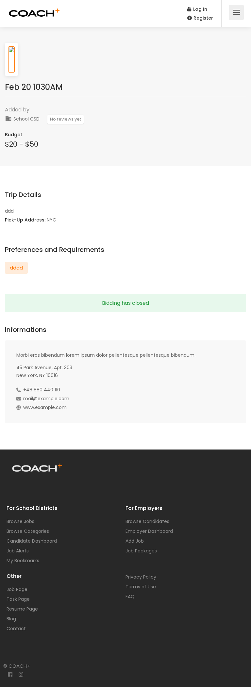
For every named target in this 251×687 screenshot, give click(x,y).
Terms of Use (141, 586)
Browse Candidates (147, 521)
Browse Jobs (20, 521)
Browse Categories (28, 531)
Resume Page (22, 609)
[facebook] (10, 675)
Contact (16, 628)
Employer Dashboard (149, 531)
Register (202, 18)
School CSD (26, 119)
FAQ (130, 596)
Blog (11, 618)
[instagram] (21, 675)
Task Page (18, 599)
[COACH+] (34, 10)
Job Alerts (18, 551)
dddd (16, 268)
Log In (199, 9)
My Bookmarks (23, 560)
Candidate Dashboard (32, 541)
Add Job (135, 541)
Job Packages (141, 551)
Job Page (17, 589)
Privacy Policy (141, 577)
